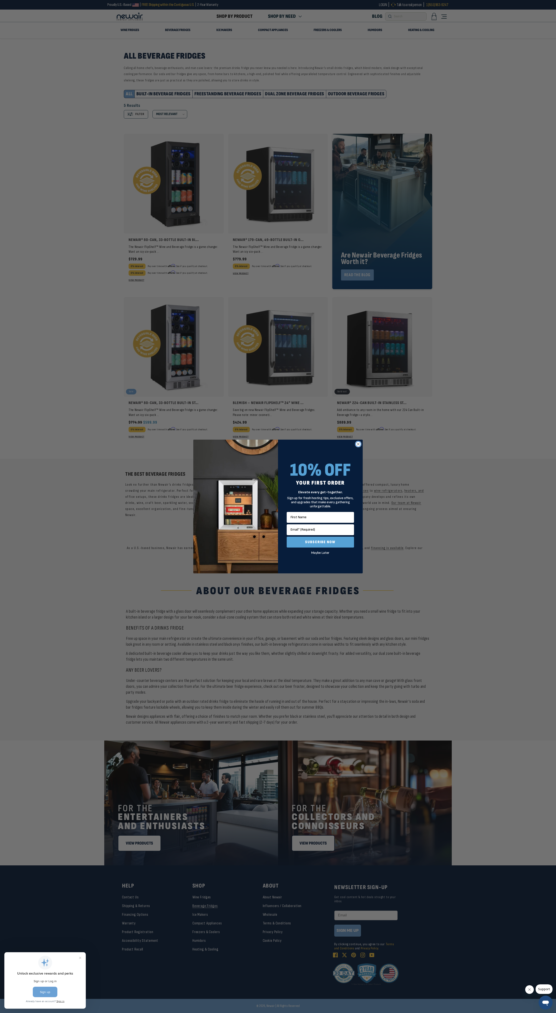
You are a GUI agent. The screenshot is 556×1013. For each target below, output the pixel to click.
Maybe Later (320, 553)
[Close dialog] (358, 444)
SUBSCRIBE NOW (320, 542)
